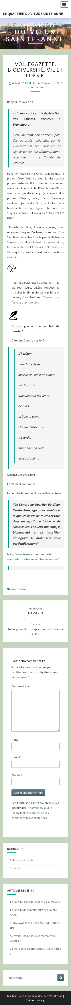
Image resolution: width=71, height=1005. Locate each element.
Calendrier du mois (21, 860)
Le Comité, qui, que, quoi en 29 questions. (35, 902)
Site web (16, 774)
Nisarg (41, 1000)
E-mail (16, 757)
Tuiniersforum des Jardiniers (34, 146)
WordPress (55, 996)
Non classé (18, 589)
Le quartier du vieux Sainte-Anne (33, 13)
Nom (15, 740)
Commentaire (21, 686)
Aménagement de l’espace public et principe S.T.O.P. (35, 629)
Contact (15, 868)
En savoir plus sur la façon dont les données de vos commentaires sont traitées (31, 812)
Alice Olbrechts (44, 83)
